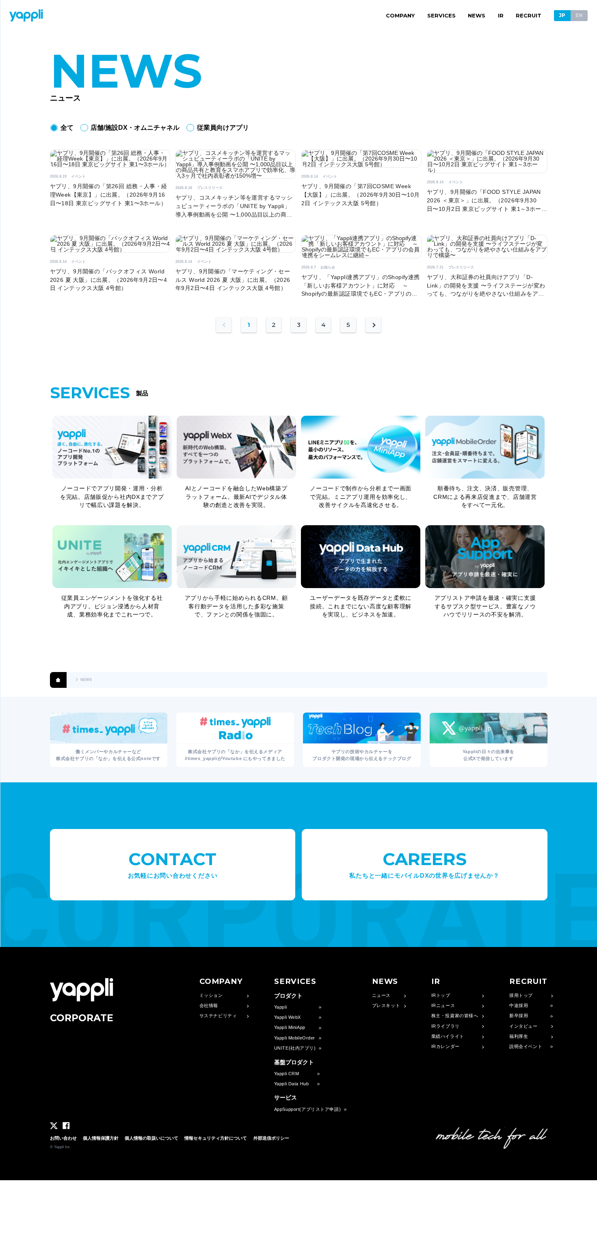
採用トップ (521, 995)
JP (562, 15)
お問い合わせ (63, 1138)
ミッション (211, 995)
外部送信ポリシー (271, 1138)
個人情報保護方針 (101, 1138)
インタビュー (523, 1026)
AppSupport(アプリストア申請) (307, 1109)
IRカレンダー (445, 1046)
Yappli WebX (287, 1017)
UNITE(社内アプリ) (295, 1048)
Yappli (280, 1007)
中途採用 (518, 1005)
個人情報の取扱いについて (151, 1138)
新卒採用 (518, 1016)
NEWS (476, 15)
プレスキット (386, 1005)
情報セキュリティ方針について (215, 1138)
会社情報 (208, 1005)
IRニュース (443, 1005)
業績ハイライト (447, 1036)
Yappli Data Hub (291, 1084)
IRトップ (440, 995)
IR (501, 15)
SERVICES (441, 15)
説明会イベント (525, 1046)
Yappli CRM (286, 1074)
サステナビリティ (218, 1016)
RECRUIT (528, 15)
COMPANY (400, 15)
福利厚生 (518, 1036)
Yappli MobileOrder (294, 1038)
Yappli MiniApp (289, 1027)
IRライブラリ (445, 1026)
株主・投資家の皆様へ (454, 1016)
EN (579, 15)
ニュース (381, 995)
